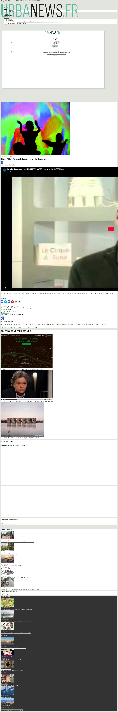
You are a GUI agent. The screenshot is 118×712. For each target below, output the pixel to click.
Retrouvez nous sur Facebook (9, 519)
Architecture (7, 14)
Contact (6, 24)
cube (5, 308)
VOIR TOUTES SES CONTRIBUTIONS (13, 327)
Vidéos (17, 306)
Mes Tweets (4, 594)
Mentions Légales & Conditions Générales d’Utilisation (21, 22)
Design (6, 16)
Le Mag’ (6, 9)
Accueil (6, 7)
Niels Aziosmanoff (16, 308)
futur (8, 308)
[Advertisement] (53, 76)
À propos (6, 18)
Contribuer (10, 20)
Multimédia (10, 306)
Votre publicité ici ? (5, 516)
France (9, 10)
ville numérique (27, 308)
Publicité (10, 19)
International (11, 11)
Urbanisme (7, 12)
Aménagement (8, 15)
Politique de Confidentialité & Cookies (17, 23)
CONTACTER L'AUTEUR (32, 327)
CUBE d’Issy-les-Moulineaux (17, 293)
